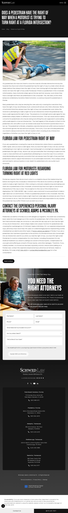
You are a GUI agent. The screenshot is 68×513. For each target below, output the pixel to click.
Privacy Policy (37, 479)
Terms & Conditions (26, 479)
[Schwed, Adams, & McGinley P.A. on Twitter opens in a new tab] (31, 383)
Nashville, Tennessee (34, 455)
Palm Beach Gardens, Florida (34, 392)
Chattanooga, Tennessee (34, 439)
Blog (8, 29)
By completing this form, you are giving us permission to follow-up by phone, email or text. (32, 347)
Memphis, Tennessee (34, 423)
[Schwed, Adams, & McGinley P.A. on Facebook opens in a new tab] (28, 383)
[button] (3, 506)
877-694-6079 (23, 250)
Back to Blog (8, 261)
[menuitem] (28, 383)
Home (3, 29)
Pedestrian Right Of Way (18, 29)
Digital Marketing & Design (35, 486)
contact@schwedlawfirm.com (40, 250)
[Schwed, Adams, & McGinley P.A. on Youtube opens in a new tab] (34, 383)
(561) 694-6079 (9, 505)
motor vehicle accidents (41, 231)
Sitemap (45, 479)
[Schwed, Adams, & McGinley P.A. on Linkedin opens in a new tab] (37, 383)
